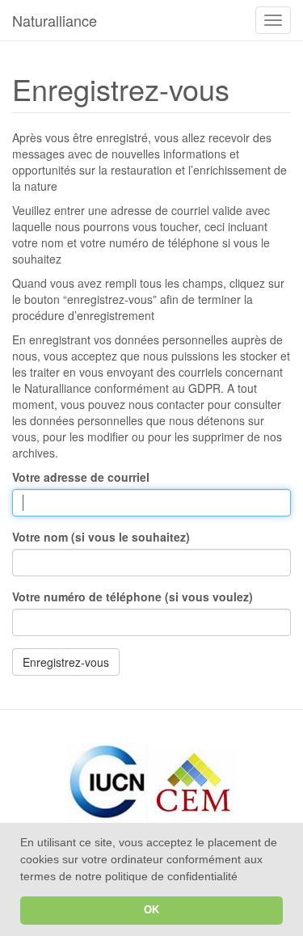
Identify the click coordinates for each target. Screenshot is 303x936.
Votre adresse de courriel (80, 477)
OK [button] (151, 910)
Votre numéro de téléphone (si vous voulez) (132, 596)
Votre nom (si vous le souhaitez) (101, 537)
